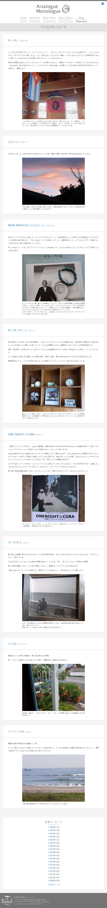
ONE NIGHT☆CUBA (21, 434)
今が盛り (13, 644)
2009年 (53, 880)
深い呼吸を (15, 542)
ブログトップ (54, 884)
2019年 (53, 849)
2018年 (53, 852)
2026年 (53, 827)
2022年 (53, 839)
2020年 (53, 846)
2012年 (53, 871)
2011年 (53, 874)
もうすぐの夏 (16, 731)
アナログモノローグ (53, 27)
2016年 (53, 858)
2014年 (53, 865)
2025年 (53, 830)
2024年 (53, 833)
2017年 (53, 855)
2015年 (53, 861)
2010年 (53, 877)
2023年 (53, 836)
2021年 (53, 843)
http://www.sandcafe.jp (40, 902)
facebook (103, 3)
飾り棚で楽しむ (17, 330)
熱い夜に (13, 40)
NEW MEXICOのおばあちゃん (27, 225)
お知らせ (13, 142)
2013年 (53, 868)
